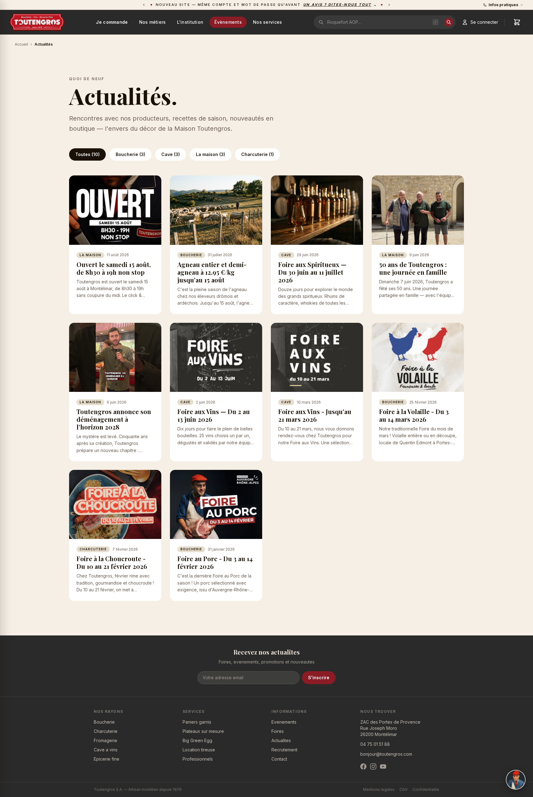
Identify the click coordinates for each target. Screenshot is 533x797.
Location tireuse (199, 749)
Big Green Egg (197, 740)
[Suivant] (389, 5)
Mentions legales (379, 789)
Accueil (21, 44)
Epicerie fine (106, 759)
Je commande (112, 22)
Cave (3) (170, 154)
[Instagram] (373, 766)
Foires (277, 731)
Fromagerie (105, 740)
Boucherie (104, 722)
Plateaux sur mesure (203, 731)
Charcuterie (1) (257, 154)
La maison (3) (210, 154)
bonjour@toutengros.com (386, 754)
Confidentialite (425, 789)
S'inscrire (318, 677)
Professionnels (198, 759)
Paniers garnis (197, 722)
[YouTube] (383, 766)
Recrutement (284, 749)
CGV (403, 789)
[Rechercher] (448, 22)
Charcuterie (106, 731)
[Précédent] (144, 5)
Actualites (281, 740)
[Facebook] (363, 766)
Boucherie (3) (130, 154)
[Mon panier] (517, 22)
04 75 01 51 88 (375, 744)
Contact (279, 759)
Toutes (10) (87, 154)
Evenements (283, 722)
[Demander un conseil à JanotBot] (516, 780)
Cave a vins (106, 749)
